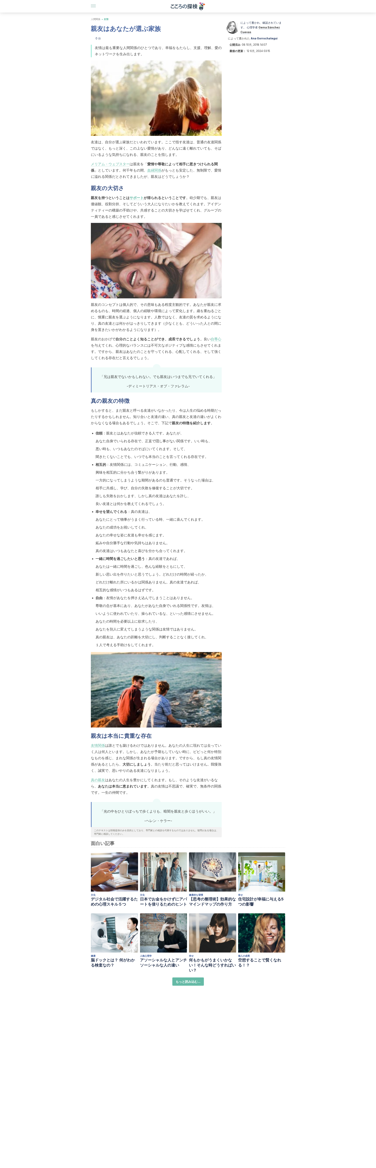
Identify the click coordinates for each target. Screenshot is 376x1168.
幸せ (240, 894)
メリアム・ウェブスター (110, 164)
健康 (93, 955)
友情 (106, 19)
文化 (93, 894)
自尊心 (216, 339)
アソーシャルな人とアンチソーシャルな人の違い (163, 962)
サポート (137, 198)
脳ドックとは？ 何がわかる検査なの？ (113, 962)
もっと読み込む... (188, 982)
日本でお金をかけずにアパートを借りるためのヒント (163, 901)
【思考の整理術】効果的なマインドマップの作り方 (212, 901)
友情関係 (98, 745)
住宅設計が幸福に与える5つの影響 (261, 901)
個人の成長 (244, 955)
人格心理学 (146, 955)
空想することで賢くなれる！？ (259, 962)
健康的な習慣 (196, 894)
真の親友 (98, 780)
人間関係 (95, 19)
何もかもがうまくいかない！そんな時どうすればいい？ (212, 965)
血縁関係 (154, 170)
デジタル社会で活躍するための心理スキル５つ (114, 901)
